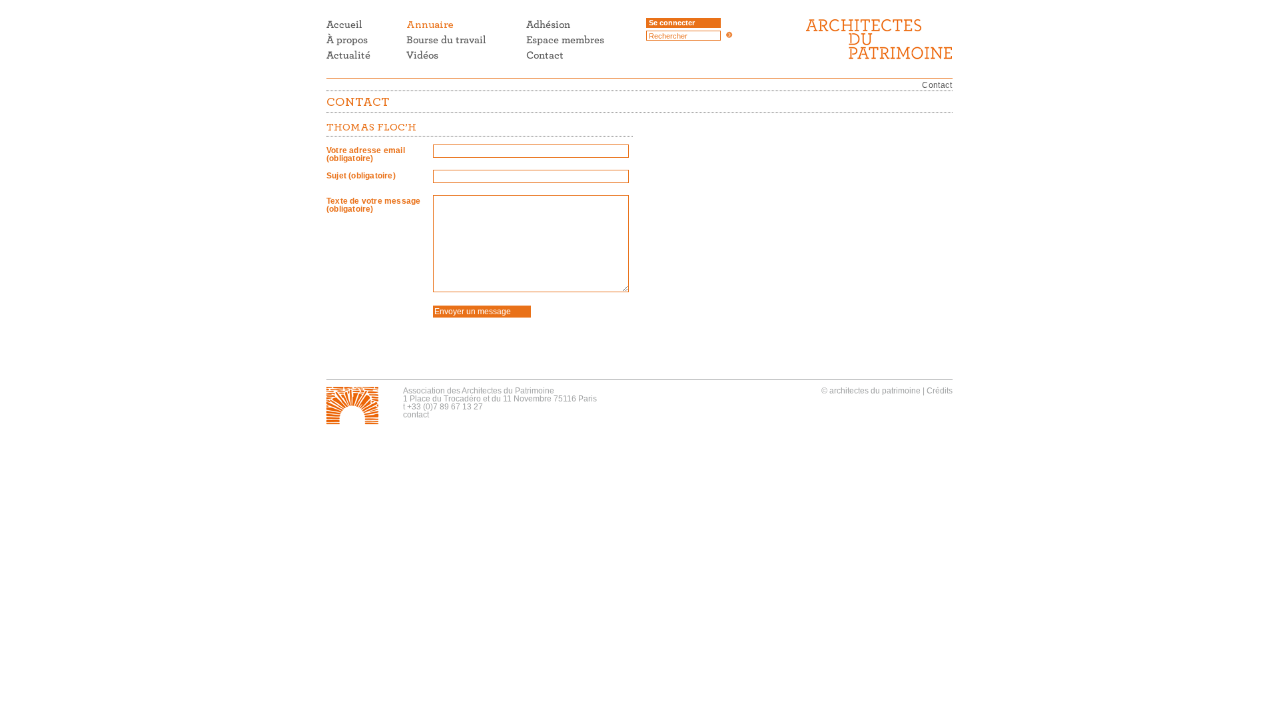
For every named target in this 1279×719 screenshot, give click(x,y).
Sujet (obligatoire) (361, 176)
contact (416, 415)
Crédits (940, 391)
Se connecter (672, 23)
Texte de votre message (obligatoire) (373, 205)
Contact (937, 85)
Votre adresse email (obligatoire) (365, 154)
